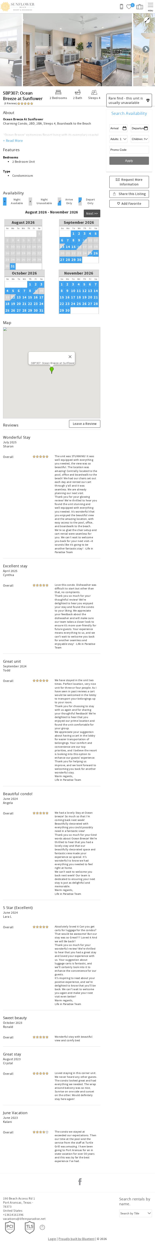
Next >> (92, 213)
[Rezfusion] (42, 1227)
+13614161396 (13, 1215)
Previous (9, 50)
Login (52, 1239)
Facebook (80, 1182)
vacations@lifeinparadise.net (24, 1219)
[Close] (70, 357)
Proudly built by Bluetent (76, 1239)
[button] (51, 370)
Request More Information (131, 182)
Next (146, 50)
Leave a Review (85, 424)
